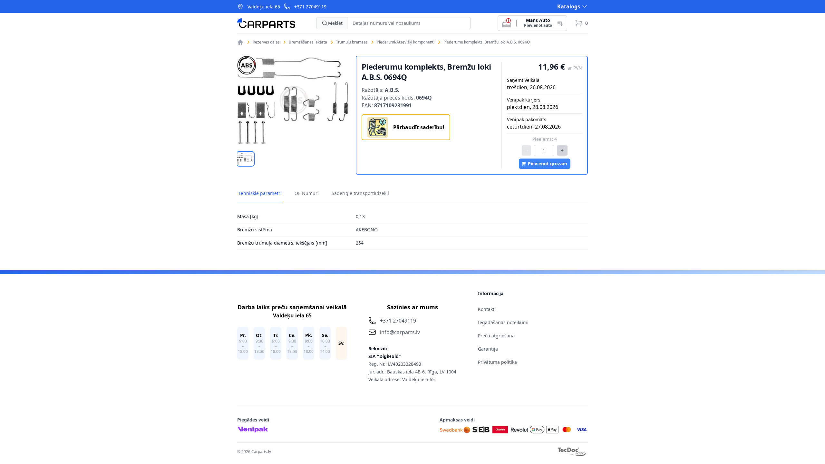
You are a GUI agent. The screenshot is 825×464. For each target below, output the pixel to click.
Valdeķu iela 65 (264, 7)
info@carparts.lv (400, 332)
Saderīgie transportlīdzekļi (360, 193)
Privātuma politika (497, 362)
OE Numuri (307, 193)
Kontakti (487, 309)
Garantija (488, 349)
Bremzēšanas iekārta (308, 42)
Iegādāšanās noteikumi (503, 322)
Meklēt (335, 23)
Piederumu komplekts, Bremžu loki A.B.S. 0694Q (486, 42)
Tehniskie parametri (260, 193)
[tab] (245, 158)
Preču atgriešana (496, 336)
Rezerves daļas (266, 42)
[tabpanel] (294, 100)
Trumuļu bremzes (352, 42)
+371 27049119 (310, 7)
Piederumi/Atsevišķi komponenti (405, 42)
